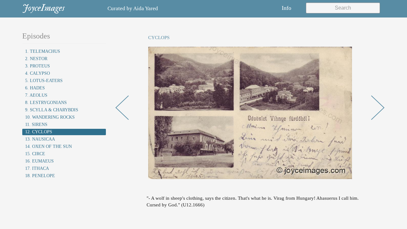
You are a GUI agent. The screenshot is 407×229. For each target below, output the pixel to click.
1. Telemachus (42, 51)
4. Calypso (37, 73)
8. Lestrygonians (46, 102)
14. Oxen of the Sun (48, 146)
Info (286, 8)
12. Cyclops (38, 131)
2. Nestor (36, 58)
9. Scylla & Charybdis (51, 110)
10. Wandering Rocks (50, 117)
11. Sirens (36, 124)
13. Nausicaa (40, 139)
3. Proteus (37, 66)
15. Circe (35, 153)
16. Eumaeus (39, 161)
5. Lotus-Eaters (44, 80)
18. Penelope (40, 175)
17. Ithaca (37, 168)
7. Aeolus (36, 95)
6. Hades (35, 88)
